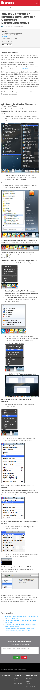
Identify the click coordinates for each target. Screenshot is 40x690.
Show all (4, 36)
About (16, 678)
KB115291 (25, 69)
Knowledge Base (7, 8)
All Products (5, 676)
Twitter (28, 681)
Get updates (7, 44)
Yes (15, 657)
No (23, 657)
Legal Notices (18, 683)
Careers (16, 681)
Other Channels (30, 686)
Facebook (29, 678)
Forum (28, 683)
